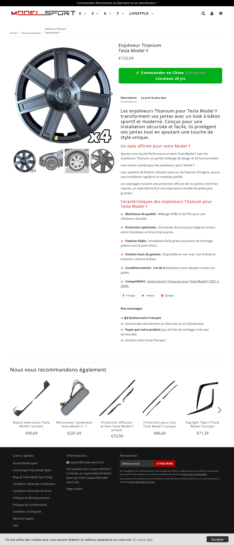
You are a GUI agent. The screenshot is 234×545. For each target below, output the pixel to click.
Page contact (74, 488)
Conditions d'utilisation (27, 511)
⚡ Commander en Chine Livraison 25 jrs (170, 75)
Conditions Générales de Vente (32, 491)
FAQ (15, 525)
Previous (16, 93)
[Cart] (220, 13)
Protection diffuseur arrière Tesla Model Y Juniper (117, 426)
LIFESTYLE (139, 13)
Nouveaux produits (31, 32)
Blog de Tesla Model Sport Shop (33, 477)
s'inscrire (165, 463)
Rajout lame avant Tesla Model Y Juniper (31, 424)
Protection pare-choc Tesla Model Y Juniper (159, 424)
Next (111, 93)
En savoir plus (143, 539)
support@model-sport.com (87, 462)
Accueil (13, 32)
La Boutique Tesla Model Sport (32, 470)
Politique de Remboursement (31, 498)
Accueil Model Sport (25, 463)
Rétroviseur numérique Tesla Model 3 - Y (74, 424)
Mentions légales (23, 518)
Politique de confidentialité (194, 474)
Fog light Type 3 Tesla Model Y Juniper (202, 424)
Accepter (218, 539)
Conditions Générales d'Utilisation (34, 484)
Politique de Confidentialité (30, 505)
